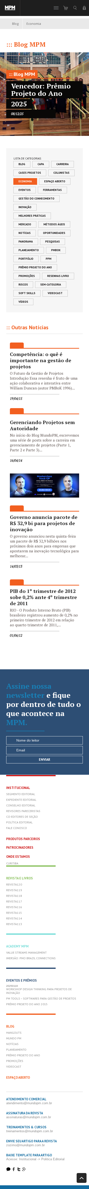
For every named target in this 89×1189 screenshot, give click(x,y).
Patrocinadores (19, 847)
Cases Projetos (30, 172)
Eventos (25, 190)
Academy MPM (17, 946)
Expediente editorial (21, 800)
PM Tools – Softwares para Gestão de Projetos (41, 998)
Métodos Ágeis (54, 224)
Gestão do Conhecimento (36, 198)
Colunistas (61, 172)
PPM (48, 258)
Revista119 (14, 890)
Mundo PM (13, 1038)
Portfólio (26, 258)
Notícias (25, 233)
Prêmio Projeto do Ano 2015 (27, 1004)
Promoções (27, 276)
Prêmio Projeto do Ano (35, 267)
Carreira (62, 164)
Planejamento (29, 250)
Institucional (18, 788)
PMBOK (56, 250)
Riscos (23, 284)
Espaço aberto (54, 181)
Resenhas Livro (58, 276)
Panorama (26, 241)
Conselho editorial (20, 805)
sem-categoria (50, 284)
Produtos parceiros (23, 839)
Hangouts (14, 1032)
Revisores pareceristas (23, 811)
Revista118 (14, 896)
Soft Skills (27, 293)
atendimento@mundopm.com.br (29, 1103)
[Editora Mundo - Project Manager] (10, 8)
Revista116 (14, 907)
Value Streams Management (26, 952)
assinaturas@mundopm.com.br (28, 1117)
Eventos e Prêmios (21, 980)
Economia (25, 181)
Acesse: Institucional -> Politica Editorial (35, 1159)
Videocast (55, 293)
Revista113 (14, 924)
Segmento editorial (20, 794)
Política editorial (19, 822)
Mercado (25, 224)
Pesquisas (52, 241)
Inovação (25, 207)
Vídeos (23, 301)
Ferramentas (52, 190)
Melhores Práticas (32, 215)
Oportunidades (54, 233)
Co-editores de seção (22, 816)
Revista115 (14, 913)
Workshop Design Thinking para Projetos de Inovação (39, 991)
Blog (15, 23)
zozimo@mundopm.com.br (25, 1145)
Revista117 (14, 901)
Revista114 (14, 918)
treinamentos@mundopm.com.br (29, 1131)
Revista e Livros (19, 878)
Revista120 (14, 884)
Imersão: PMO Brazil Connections (31, 958)
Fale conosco (16, 828)
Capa (41, 164)
